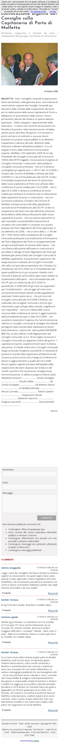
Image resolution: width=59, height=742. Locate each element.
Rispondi (53, 593)
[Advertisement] (29, 440)
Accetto (53, 11)
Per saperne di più (38, 11)
